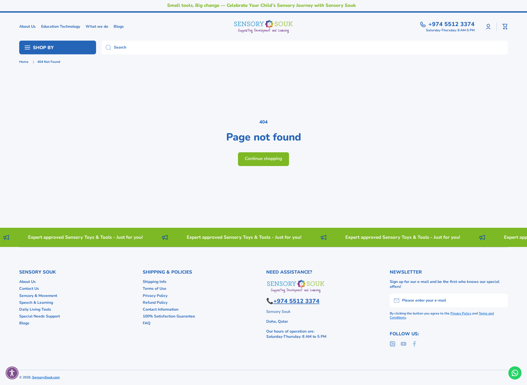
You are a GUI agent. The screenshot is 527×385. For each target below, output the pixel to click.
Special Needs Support (39, 316)
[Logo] (263, 26)
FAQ (146, 323)
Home (24, 62)
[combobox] (305, 47)
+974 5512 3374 (451, 24)
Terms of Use (154, 288)
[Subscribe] (501, 300)
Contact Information (160, 309)
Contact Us (29, 288)
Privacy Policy (155, 295)
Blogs (24, 323)
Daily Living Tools (35, 309)
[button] (505, 26)
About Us (27, 281)
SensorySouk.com (46, 377)
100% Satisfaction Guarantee (169, 316)
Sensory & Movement (38, 295)
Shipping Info (154, 281)
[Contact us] (515, 373)
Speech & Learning (36, 302)
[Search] (106, 47)
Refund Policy (155, 302)
